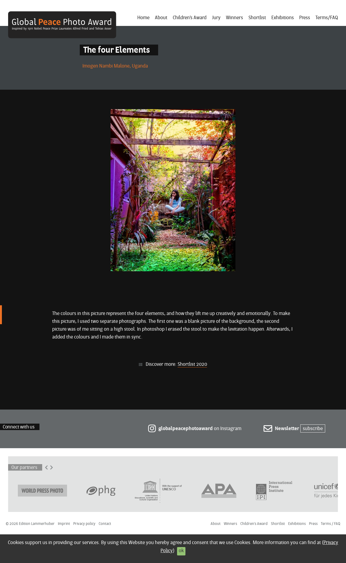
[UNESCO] (158, 490)
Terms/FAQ (326, 18)
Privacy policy (84, 524)
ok (181, 551)
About (161, 18)
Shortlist (257, 18)
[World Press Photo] (42, 490)
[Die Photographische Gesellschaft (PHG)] (101, 490)
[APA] (219, 490)
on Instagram (199, 428)
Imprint (64, 524)
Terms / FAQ (330, 524)
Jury (216, 18)
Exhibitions (282, 18)
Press (304, 18)
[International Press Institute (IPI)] (274, 490)
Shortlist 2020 (192, 364)
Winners (234, 18)
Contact (105, 524)
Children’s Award (190, 18)
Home (143, 18)
